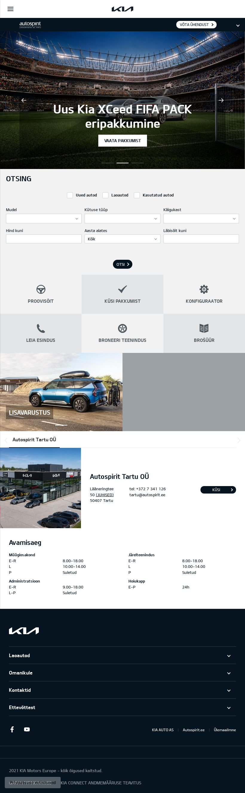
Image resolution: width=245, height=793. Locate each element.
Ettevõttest (22, 707)
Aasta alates (96, 230)
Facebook (12, 729)
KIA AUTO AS (163, 730)
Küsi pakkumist (216, 491)
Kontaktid (20, 690)
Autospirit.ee (194, 730)
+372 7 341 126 (151, 488)
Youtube (27, 729)
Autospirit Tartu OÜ (34, 439)
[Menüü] (10, 9)
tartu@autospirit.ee (147, 494)
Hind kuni (14, 230)
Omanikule (21, 672)
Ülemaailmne (225, 730)
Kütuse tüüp (96, 209)
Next (221, 100)
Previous (24, 100)
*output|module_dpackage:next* (237, 440)
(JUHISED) (105, 494)
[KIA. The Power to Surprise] (24, 630)
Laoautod (19, 655)
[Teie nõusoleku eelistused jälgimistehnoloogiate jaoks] (33, 782)
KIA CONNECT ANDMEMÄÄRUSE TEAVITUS (101, 782)
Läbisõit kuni (174, 230)
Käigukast (172, 209)
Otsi (121, 264)
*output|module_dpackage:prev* (7, 440)
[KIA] (122, 9)
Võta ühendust (194, 24)
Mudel (11, 209)
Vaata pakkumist (122, 140)
